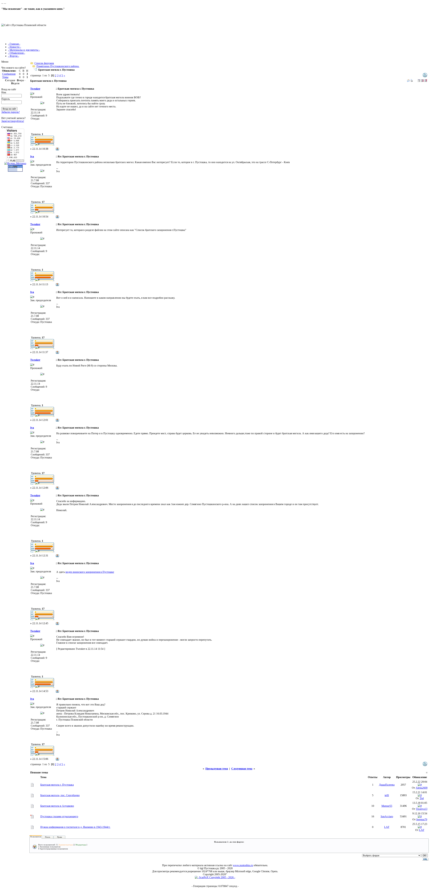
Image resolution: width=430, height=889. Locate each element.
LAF (386, 827)
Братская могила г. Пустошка (57, 784)
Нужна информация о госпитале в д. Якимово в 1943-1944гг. (75, 827)
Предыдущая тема (216, 768)
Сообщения (8, 73)
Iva (32, 156)
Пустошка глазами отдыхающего (59, 816)
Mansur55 (386, 805)
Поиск (47, 837)
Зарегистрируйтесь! (12, 121)
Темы (5, 77)
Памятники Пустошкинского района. (57, 66)
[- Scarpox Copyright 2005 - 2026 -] (215, 877)
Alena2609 (421, 787)
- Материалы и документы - (24, 49)
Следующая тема (241, 768)
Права (59, 837)
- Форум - (13, 56)
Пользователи (35, 837)
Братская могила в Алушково (57, 805)
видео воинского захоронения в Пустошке (90, 572)
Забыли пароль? (10, 112)
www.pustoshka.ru (243, 865)
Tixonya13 (421, 808)
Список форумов (44, 63)
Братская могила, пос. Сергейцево (60, 795)
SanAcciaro (387, 816)
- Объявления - (16, 53)
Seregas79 (421, 819)
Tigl (422, 798)
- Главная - (14, 43)
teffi (387, 795)
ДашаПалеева (387, 784)
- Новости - (14, 46)
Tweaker (35, 88)
